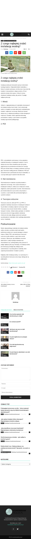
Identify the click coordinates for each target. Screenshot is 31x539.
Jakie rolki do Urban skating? (25, 285)
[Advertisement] (15, 16)
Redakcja (6, 49)
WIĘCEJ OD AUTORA (18, 309)
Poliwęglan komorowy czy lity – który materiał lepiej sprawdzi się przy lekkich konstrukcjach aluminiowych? (15, 410)
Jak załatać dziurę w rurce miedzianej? (8, 285)
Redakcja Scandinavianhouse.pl (12, 414)
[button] (29, 34)
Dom (2, 40)
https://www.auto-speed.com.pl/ (17, 263)
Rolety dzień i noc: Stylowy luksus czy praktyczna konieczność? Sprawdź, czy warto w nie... (15, 448)
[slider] (5, 267)
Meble (2, 423)
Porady (2, 441)
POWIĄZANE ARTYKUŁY (6, 309)
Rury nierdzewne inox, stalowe (10, 40)
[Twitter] (17, 529)
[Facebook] (13, 529)
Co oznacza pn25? (15, 322)
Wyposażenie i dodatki (5, 452)
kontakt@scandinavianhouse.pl (15, 524)
